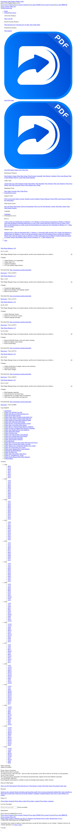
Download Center (6, 1)
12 (9, 480)
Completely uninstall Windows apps (43, 793)
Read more (4, 273)
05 (9, 471)
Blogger (38, 818)
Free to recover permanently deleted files (49, 792)
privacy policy (18, 824)
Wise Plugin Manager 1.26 (8, 302)
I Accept (3, 827)
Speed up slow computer (8, 792)
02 (9, 476)
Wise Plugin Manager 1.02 (8, 354)
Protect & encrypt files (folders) (24, 793)
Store (5, 240)
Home (2, 818)
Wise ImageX (13, 786)
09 (9, 485)
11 (9, 482)
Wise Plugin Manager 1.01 (8, 380)
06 (9, 469)
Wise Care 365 (5, 786)
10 (9, 483)
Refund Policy (54, 818)
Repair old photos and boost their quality (26, 792)
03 (9, 474)
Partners (13, 1)
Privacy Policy (45, 818)
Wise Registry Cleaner (35, 786)
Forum (6, 818)
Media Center (20, 1)
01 (9, 477)
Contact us (12, 818)
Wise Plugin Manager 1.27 (8, 276)
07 (9, 468)
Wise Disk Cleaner (47, 786)
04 (9, 472)
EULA (60, 818)
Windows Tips (32, 818)
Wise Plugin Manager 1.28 (8, 248)
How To (25, 818)
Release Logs (19, 818)
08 (9, 466)
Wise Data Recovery (23, 786)
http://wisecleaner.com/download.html (20, 270)
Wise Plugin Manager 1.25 (8, 328)
